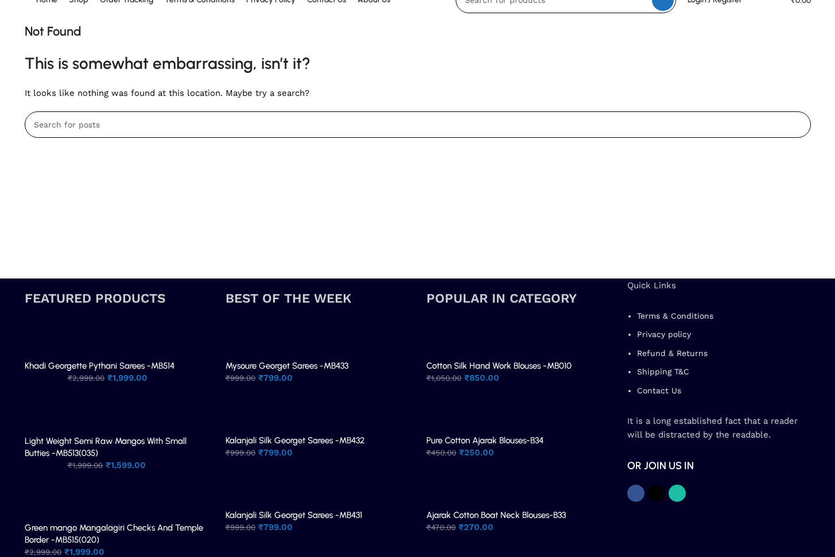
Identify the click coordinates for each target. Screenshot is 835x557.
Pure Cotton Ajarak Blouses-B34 (484, 440)
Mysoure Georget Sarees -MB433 (287, 366)
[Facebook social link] (635, 493)
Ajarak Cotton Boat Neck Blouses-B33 (496, 515)
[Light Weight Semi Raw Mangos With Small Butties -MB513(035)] (43, 413)
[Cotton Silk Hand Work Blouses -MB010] (445, 338)
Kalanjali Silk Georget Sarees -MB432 (295, 440)
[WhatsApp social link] (677, 493)
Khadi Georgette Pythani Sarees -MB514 (99, 366)
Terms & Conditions (675, 315)
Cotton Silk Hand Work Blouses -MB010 (499, 366)
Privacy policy (664, 334)
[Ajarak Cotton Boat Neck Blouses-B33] (445, 487)
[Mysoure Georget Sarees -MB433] (244, 338)
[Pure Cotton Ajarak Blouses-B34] (445, 413)
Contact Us (659, 390)
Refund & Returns (672, 353)
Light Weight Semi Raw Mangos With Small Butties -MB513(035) (106, 447)
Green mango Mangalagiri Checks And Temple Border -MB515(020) (114, 534)
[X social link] (656, 493)
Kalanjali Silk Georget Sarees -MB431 (294, 515)
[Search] (797, 124)
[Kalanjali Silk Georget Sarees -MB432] (244, 413)
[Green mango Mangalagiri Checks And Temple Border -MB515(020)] (43, 501)
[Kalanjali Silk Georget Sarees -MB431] (244, 487)
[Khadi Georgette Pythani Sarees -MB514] (43, 338)
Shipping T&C (663, 371)
